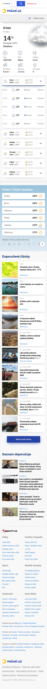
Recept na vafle (30, 584)
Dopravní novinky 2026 (33, 606)
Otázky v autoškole (31, 612)
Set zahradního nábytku (27, 635)
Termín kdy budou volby (10, 552)
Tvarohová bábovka (32, 581)
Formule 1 (5, 584)
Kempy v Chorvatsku (9, 599)
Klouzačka (14, 635)
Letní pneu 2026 (31, 599)
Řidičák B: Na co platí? (33, 609)
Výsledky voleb (7, 549)
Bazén (14, 632)
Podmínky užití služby (31, 667)
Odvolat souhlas (9, 675)
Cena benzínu (18, 626)
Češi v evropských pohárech (35, 626)
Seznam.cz (31, 4)
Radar (40, 671)
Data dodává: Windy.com (26, 671)
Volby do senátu (8, 556)
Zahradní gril (6, 638)
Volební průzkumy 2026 (10, 546)
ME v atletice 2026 (8, 581)
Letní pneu (19, 647)
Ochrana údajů (8, 671)
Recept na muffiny (31, 574)
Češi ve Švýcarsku (8, 609)
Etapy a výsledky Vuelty (33, 546)
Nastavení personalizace (27, 675)
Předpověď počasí (29, 623)
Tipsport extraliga (8, 577)
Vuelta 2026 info (31, 542)
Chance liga (6, 571)
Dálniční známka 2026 (33, 602)
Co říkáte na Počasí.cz (11, 667)
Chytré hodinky (7, 650)
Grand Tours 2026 (31, 559)
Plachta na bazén (24, 632)
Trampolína (35, 632)
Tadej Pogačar (30, 552)
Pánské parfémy (20, 650)
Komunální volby (8, 559)
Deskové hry (29, 647)
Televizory (38, 647)
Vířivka (14, 638)
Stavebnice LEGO (37, 644)
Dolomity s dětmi (8, 616)
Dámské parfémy (8, 647)
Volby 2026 (6, 542)
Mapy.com (18, 623)
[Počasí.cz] (11, 11)
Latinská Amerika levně (10, 612)
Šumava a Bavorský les (10, 606)
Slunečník (5, 635)
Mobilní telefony (24, 644)
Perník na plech (30, 587)
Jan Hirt (28, 549)
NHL (3, 587)
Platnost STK (29, 616)
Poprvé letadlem (8, 602)
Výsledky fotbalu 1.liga (10, 574)
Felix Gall (28, 556)
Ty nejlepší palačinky (32, 571)
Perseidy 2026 (7, 626)
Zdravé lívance (30, 577)
